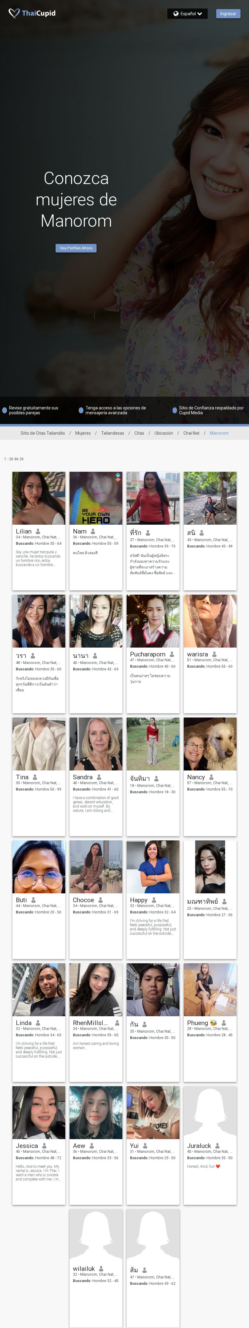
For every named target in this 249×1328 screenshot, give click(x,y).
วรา (21, 655)
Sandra (83, 777)
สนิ (191, 533)
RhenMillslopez (92, 1023)
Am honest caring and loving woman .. (96, 1045)
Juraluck (199, 1145)
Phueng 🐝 (202, 1023)
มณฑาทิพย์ (202, 901)
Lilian (24, 531)
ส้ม (134, 1270)
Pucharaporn (147, 654)
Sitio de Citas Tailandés (43, 433)
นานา (81, 655)
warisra (197, 654)
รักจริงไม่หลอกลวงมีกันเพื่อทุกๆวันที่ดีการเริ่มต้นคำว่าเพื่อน (37, 684)
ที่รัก (136, 533)
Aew (79, 1145)
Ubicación (164, 433)
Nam (80, 531)
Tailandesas (112, 433)
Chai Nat (191, 433)
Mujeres (83, 433)
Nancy (196, 777)
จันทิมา (140, 778)
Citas (139, 433)
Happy (139, 900)
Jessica (27, 1145)
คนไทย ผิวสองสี (85, 553)
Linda (24, 1023)
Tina (22, 777)
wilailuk (84, 1268)
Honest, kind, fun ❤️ (203, 1166)
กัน (134, 1024)
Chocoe (83, 900)
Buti (21, 900)
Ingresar (228, 13)
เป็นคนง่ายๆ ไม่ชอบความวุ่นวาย (150, 679)
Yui (134, 1145)
